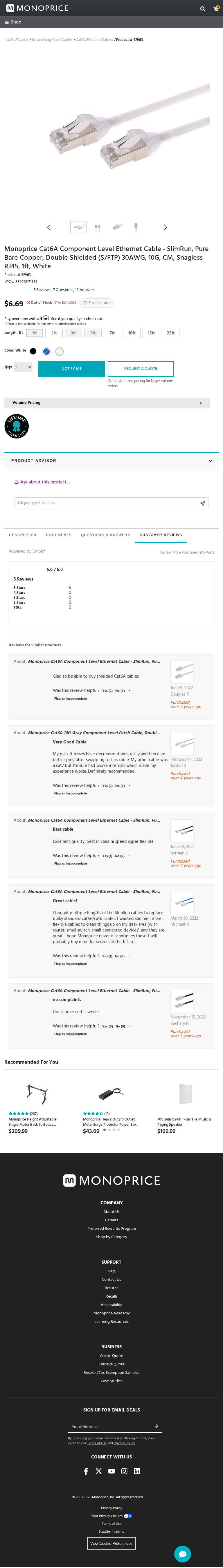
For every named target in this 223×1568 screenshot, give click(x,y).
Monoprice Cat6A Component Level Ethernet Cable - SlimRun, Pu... (94, 661)
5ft (93, 333)
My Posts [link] (207, 553)
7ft (112, 333)
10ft (132, 333)
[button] (216, 9)
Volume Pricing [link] (26, 402)
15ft (151, 333)
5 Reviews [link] (42, 290)
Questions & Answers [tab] (105, 535)
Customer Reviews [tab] (161, 535)
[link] (13, 22)
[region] (111, 494)
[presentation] (22, 536)
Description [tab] (23, 535)
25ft (171, 333)
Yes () (107, 691)
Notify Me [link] (72, 368)
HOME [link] (9, 40)
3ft (73, 333)
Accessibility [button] (111, 1305)
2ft (54, 333)
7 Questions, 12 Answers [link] (74, 290)
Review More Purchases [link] (178, 553)
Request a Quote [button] (140, 368)
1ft (34, 333)
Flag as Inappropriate (70, 699)
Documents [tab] (59, 535)
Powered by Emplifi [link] (27, 551)
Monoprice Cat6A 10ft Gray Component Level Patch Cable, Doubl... (94, 733)
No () (120, 691)
